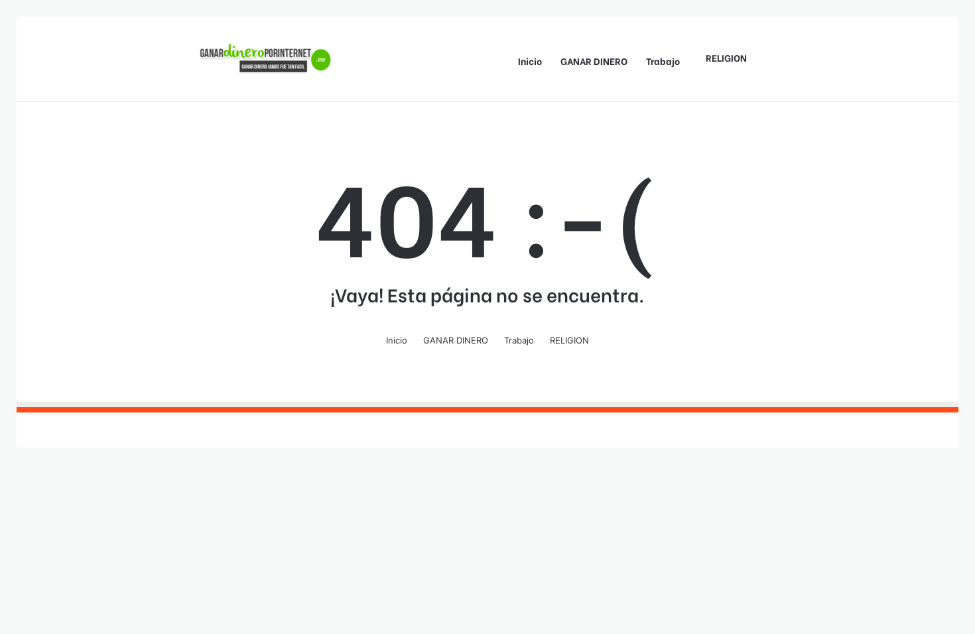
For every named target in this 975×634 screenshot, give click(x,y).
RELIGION (726, 57)
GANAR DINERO (593, 61)
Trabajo (663, 61)
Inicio (530, 61)
